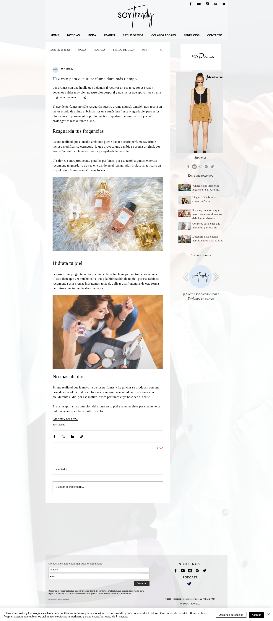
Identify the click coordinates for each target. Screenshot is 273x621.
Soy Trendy (59, 424)
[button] (161, 49)
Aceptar (256, 615)
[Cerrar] (268, 614)
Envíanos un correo (201, 298)
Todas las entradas (59, 49)
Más (144, 49)
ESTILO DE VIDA (123, 49)
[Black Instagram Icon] (207, 4)
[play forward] (216, 276)
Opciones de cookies (231, 615)
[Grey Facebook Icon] (188, 166)
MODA (82, 49)
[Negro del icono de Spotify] (216, 4)
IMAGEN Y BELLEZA (65, 419)
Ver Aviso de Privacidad (114, 616)
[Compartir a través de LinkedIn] (72, 436)
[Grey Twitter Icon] (212, 166)
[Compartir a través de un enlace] (81, 436)
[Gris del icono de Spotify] (206, 166)
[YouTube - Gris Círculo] (194, 166)
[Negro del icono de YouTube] (199, 4)
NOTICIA (99, 49)
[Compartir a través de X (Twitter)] (63, 436)
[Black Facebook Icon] (190, 4)
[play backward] (185, 276)
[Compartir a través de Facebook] (54, 436)
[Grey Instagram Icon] (200, 166)
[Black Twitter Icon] (224, 4)
